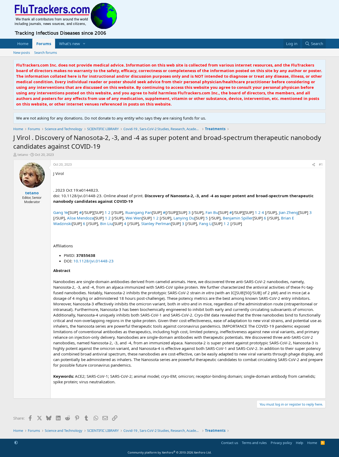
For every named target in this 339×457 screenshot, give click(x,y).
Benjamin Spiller (238, 218)
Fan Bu (212, 212)
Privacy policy (281, 442)
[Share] (313, 165)
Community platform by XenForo (170, 452)
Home (22, 43)
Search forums (45, 52)
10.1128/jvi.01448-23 (93, 260)
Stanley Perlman (156, 223)
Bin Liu (106, 223)
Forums (43, 43)
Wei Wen (134, 218)
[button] (84, 44)
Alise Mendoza (80, 218)
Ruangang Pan (138, 212)
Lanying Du (183, 218)
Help (299, 442)
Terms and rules (254, 442)
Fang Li (205, 223)
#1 (321, 164)
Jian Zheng (288, 212)
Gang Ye (60, 212)
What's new (69, 43)
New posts (21, 52)
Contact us (229, 442)
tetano (22, 154)
